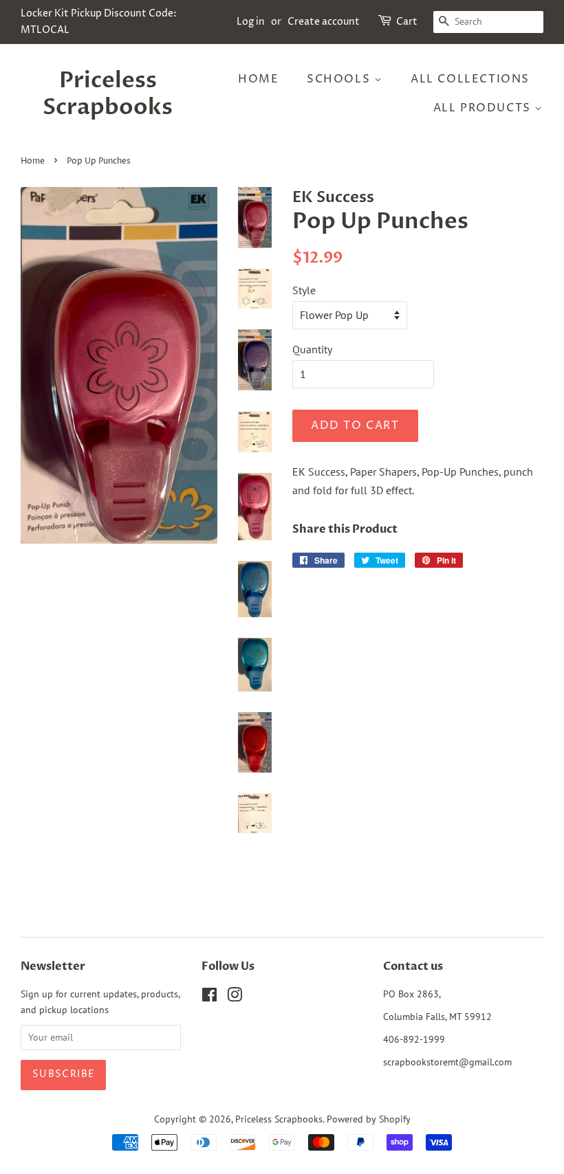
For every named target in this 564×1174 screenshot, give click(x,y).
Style (304, 290)
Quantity (312, 349)
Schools (340, 79)
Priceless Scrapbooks (108, 93)
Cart (406, 21)
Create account (324, 21)
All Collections (470, 79)
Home (258, 79)
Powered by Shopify (369, 1119)
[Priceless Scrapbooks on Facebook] (209, 997)
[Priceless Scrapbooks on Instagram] (234, 997)
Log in (251, 21)
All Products (484, 107)
